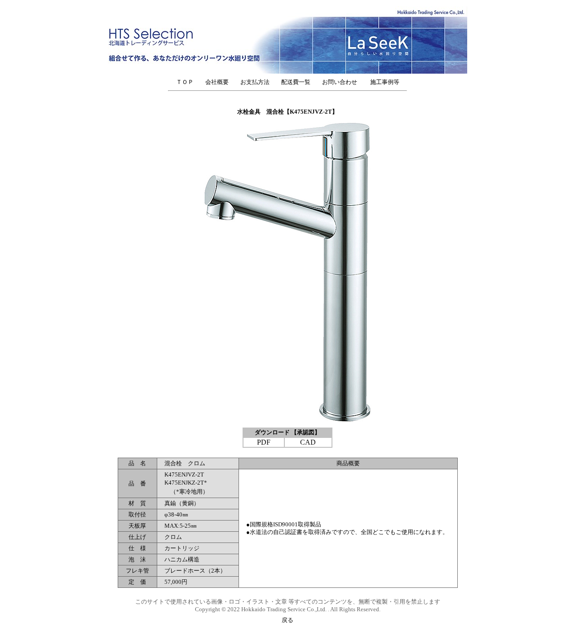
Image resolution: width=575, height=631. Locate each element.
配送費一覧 (295, 82)
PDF (263, 442)
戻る (287, 620)
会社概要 (217, 82)
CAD (308, 442)
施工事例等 (384, 82)
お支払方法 (255, 82)
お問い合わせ (342, 82)
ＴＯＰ (185, 82)
